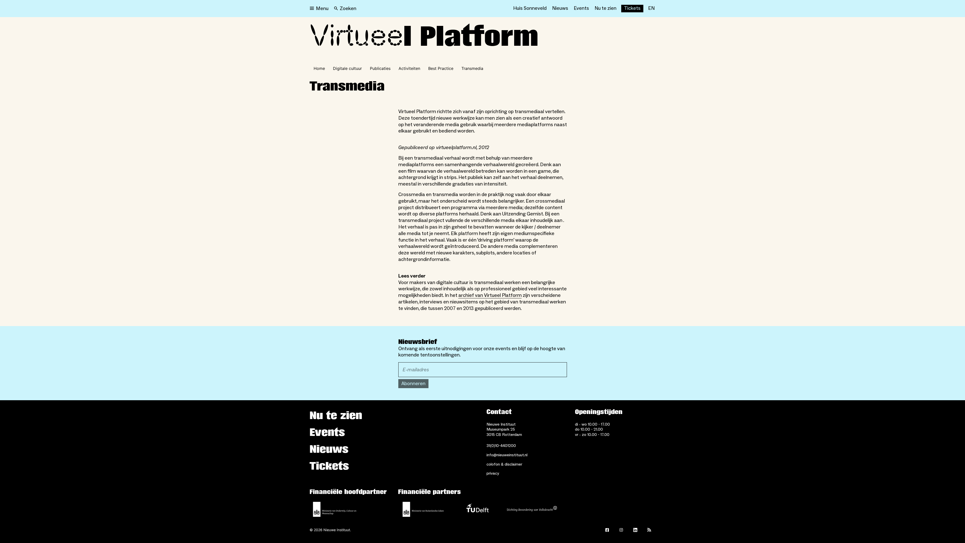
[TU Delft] (477, 509)
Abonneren (413, 383)
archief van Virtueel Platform (490, 295)
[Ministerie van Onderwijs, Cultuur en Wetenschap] (335, 509)
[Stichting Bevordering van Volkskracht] (532, 509)
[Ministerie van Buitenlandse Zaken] (423, 509)
